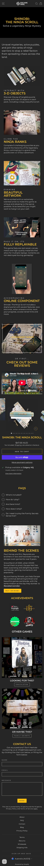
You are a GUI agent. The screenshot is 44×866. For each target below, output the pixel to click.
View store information (13, 473)
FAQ (22, 820)
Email (5, 770)
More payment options (22, 462)
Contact (22, 824)
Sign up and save (21, 853)
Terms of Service (26, 809)
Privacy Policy (11, 809)
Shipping (18, 445)
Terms (22, 837)
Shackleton (22, 684)
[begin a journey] (22, 338)
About (22, 817)
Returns (22, 841)
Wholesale (22, 844)
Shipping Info (22, 848)
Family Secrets (22, 736)
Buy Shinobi (12, 591)
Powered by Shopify (22, 864)
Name (5, 760)
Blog (22, 827)
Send (22, 800)
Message (6, 780)
